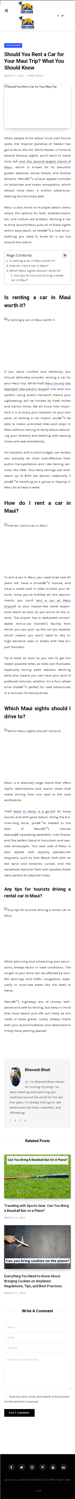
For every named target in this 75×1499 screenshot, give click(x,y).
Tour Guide (13, 45)
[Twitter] (21, 1467)
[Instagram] (32, 1467)
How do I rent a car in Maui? (28, 265)
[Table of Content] (65, 255)
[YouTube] (53, 1467)
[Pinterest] (42, 1467)
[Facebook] (11, 1467)
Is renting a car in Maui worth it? (32, 261)
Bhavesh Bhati (37, 1069)
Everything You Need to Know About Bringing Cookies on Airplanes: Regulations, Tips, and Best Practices (33, 1281)
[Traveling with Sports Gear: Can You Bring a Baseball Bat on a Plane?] (37, 1176)
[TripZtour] (27, 16)
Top (39, 1491)
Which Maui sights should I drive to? (35, 270)
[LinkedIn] (63, 1467)
